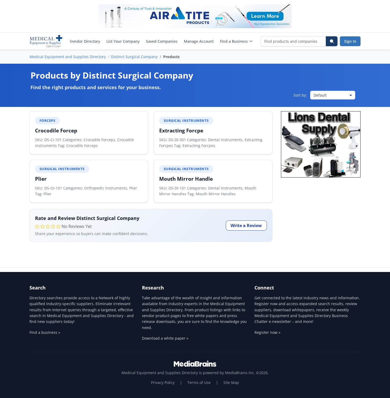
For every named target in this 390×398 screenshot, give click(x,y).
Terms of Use (199, 382)
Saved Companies (161, 41)
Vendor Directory (85, 41)
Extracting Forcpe (181, 130)
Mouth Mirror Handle (186, 178)
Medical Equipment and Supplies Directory (67, 56)
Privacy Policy (163, 382)
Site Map (231, 382)
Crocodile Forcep (56, 130)
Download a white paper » (165, 338)
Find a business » (44, 332)
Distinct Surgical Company (134, 56)
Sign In (350, 41)
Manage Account (199, 41)
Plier (41, 178)
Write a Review (246, 225)
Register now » (267, 332)
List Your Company (123, 41)
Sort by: (300, 95)
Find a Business (234, 41)
